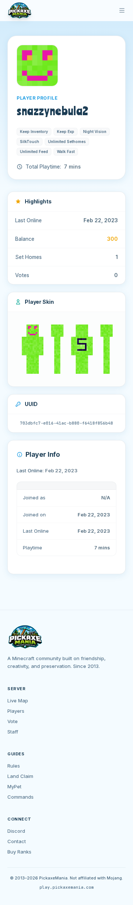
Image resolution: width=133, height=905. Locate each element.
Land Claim (20, 776)
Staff (12, 732)
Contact (16, 841)
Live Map (17, 700)
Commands (20, 797)
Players (15, 711)
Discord (16, 831)
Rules (13, 766)
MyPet (14, 786)
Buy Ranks (19, 852)
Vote (12, 721)
